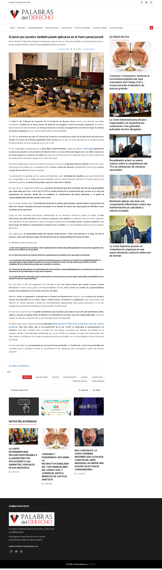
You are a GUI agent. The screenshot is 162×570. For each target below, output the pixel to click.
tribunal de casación (80, 381)
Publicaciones (52, 28)
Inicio (12, 28)
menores (55, 377)
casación (84, 377)
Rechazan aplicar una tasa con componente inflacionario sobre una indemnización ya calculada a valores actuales (130, 206)
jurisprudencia (89, 49)
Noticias (21, 28)
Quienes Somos (100, 28)
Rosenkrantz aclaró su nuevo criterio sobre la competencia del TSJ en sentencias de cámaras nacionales (128, 165)
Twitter (97, 390)
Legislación (66, 28)
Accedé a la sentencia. (19, 366)
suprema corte (97, 377)
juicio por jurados (42, 377)
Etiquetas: (27, 377)
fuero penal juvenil (69, 377)
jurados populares (98, 381)
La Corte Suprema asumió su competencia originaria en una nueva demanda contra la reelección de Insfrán (130, 251)
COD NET (92, 564)
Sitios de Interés (83, 28)
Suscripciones (116, 28)
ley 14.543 (83, 149)
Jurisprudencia (35, 28)
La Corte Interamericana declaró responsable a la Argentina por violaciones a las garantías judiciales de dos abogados (23, 458)
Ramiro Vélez (64, 49)
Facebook (84, 390)
